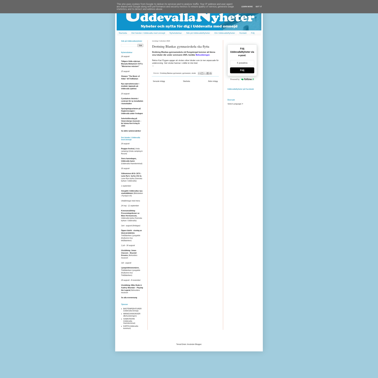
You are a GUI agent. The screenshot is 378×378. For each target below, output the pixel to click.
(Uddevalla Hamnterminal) (131, 161)
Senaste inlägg (159, 81)
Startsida (123, 33)
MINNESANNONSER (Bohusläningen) (131, 315)
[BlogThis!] (202, 73)
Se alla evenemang (129, 298)
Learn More (247, 7)
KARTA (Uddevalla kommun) (130, 327)
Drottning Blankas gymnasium (170, 73)
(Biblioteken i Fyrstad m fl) (132, 193)
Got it (259, 7)
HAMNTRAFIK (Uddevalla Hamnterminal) (129, 321)
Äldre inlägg (213, 81)
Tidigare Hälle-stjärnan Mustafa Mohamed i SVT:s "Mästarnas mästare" (132, 63)
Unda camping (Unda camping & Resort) (131, 151)
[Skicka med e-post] (199, 73)
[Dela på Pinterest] (210, 73)
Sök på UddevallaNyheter (198, 33)
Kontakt (243, 33)
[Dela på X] (204, 73)
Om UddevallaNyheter (224, 33)
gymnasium (186, 73)
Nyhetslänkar (176, 33)
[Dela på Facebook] (207, 73)
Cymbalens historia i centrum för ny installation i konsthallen (132, 101)
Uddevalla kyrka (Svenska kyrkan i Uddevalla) (131, 216)
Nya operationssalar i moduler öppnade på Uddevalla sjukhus (130, 86)
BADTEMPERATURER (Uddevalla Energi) (132, 310)
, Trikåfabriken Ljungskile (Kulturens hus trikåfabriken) (131, 235)
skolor (194, 73)
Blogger (198, 344)
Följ (252, 33)
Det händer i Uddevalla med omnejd (148, 33)
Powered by (235, 79)
